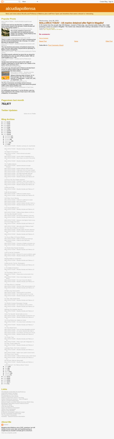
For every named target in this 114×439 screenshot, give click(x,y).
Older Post (109, 41)
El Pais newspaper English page (11, 413)
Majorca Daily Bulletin (8, 410)
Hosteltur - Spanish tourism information (13, 416)
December (8, 136)
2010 (5, 376)
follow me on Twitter (30, 113)
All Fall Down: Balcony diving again (13, 360)
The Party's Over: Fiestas (11, 354)
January (7, 374)
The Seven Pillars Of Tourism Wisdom (14, 237)
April (6, 370)
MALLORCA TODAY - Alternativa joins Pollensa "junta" (19, 226)
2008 (5, 380)
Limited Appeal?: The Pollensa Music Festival (16, 365)
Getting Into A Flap (9, 187)
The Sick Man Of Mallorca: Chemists (14, 228)
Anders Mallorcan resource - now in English (14, 399)
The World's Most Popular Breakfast (14, 248)
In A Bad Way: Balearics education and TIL (14, 81)
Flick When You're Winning (11, 198)
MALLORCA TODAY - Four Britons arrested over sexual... (20, 332)
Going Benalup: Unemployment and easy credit (15, 38)
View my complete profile (9, 433)
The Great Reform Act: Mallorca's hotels (15, 320)
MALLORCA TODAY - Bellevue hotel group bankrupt (18, 238)
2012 (5, 132)
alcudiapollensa (20, 8)
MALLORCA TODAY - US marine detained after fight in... (19, 331)
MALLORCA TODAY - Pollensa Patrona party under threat (20, 356)
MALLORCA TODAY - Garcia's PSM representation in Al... (20, 286)
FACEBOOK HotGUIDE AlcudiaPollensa (13, 392)
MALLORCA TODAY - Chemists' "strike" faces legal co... (19, 181)
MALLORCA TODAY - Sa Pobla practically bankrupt (18, 173)
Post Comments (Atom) (55, 45)
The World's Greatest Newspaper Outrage (15, 303)
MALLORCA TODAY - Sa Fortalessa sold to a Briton (18, 304)
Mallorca (54, 29)
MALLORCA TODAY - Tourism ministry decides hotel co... (20, 203)
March (7, 371)
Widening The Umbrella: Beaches (13, 309)
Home (76, 41)
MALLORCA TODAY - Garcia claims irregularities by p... (19, 156)
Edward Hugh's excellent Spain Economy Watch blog (17, 402)
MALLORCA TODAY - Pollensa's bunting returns (17, 193)
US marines (59, 29)
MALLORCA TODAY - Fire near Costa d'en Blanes (18, 280)
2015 (5, 127)
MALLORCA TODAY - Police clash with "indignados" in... (19, 341)
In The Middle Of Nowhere (11, 268)
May (6, 368)
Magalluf (49, 29)
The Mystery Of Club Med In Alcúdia (21, 29)
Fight (44, 29)
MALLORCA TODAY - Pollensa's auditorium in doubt (18, 200)
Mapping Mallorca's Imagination (12, 258)
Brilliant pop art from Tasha (9, 394)
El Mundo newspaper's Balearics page (13, 412)
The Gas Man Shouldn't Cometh (13, 214)
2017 (5, 123)
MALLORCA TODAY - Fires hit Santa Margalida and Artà (19, 329)
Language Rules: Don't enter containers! (15, 348)
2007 (5, 382)
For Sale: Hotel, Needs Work (12, 298)
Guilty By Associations (10, 192)
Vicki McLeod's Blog (7, 406)
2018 (5, 122)
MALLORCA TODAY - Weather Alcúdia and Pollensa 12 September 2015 (22, 73)
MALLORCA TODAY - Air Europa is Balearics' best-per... (19, 215)
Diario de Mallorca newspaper (10, 407)
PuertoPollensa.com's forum (9, 396)
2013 (5, 131)
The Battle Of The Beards (11, 151)
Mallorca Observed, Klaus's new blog (12, 397)
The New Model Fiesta (10, 327)
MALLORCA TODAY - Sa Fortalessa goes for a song (18, 294)
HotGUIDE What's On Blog (9, 393)
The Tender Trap (9, 337)
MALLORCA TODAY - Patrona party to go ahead (17, 292)
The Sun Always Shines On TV (12, 272)
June (6, 366)
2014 (5, 129)
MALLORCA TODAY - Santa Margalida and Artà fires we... (20, 315)
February (7, 373)
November (8, 137)
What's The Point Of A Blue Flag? (11, 66)
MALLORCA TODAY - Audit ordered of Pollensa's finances (20, 171)
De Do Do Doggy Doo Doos (11, 221)
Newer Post (43, 41)
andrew (6, 424)
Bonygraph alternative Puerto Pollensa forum (15, 403)
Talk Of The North (6, 405)
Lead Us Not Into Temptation (12, 252)
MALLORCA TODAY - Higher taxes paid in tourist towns (19, 352)
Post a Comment (43, 38)
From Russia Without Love (11, 207)
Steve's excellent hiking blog (10, 400)
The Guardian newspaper (9, 415)
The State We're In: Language (12, 284)
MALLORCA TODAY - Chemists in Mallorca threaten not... (20, 243)
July (6, 144)
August (7, 142)
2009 (5, 378)
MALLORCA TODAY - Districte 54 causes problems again (20, 254)
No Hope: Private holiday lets (12, 343)
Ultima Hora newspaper (8, 409)
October (7, 139)
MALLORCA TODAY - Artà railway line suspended (17, 175)
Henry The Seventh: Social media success (15, 314)
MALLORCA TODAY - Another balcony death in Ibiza (18, 168)
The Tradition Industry (10, 164)
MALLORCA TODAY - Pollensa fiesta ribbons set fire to (19, 212)
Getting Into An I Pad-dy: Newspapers (14, 263)
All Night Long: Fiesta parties (12, 290)
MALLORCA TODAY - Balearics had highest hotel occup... (20, 220)
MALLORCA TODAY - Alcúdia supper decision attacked (19, 229)
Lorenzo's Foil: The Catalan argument (14, 179)
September (8, 141)
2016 (5, 125)
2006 (5, 383)
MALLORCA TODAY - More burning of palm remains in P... (20, 183)
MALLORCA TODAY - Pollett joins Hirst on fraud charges (19, 170)
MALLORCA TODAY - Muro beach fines (15, 201)
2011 (5, 134)
